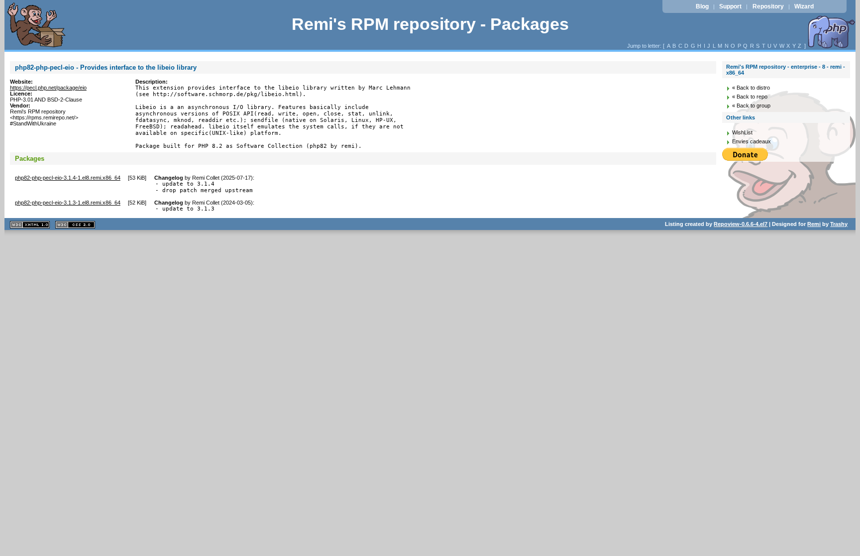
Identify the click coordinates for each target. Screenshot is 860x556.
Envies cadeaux (751, 141)
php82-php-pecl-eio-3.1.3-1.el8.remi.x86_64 (67, 203)
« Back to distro (751, 88)
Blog (702, 6)
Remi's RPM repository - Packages (430, 24)
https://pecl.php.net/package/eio (48, 88)
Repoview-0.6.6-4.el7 (740, 224)
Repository (768, 6)
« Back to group (751, 106)
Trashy (839, 224)
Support (730, 6)
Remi (814, 224)
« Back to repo (749, 97)
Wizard (804, 6)
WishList (742, 132)
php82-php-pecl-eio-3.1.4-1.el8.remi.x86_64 (67, 178)
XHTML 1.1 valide (30, 224)
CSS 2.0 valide (75, 224)
